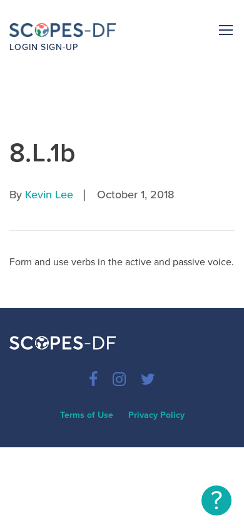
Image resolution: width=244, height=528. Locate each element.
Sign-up (59, 47)
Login (23, 47)
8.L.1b (42, 153)
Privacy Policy (156, 415)
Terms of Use (86, 415)
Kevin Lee (49, 194)
